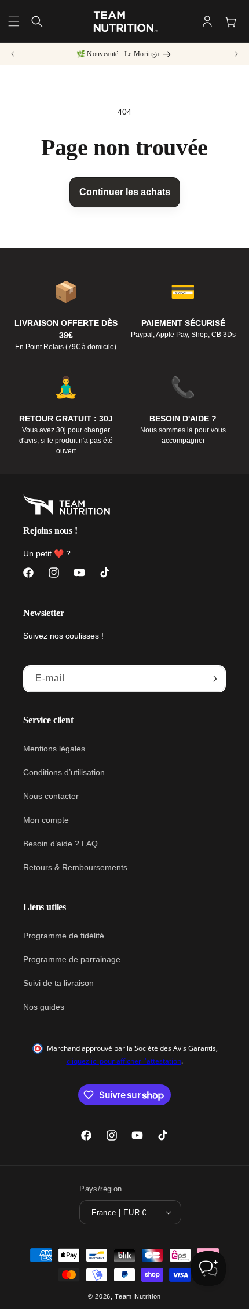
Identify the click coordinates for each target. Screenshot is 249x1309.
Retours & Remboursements (75, 867)
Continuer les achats (124, 192)
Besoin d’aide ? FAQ (60, 843)
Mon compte (46, 819)
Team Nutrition (138, 1296)
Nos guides (43, 1006)
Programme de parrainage (71, 959)
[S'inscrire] (212, 678)
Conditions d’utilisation (64, 772)
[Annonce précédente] (12, 54)
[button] (13, 21)
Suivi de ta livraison (58, 983)
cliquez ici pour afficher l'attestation (124, 1061)
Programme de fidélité (63, 935)
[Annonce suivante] (236, 54)
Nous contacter (51, 796)
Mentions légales (54, 748)
